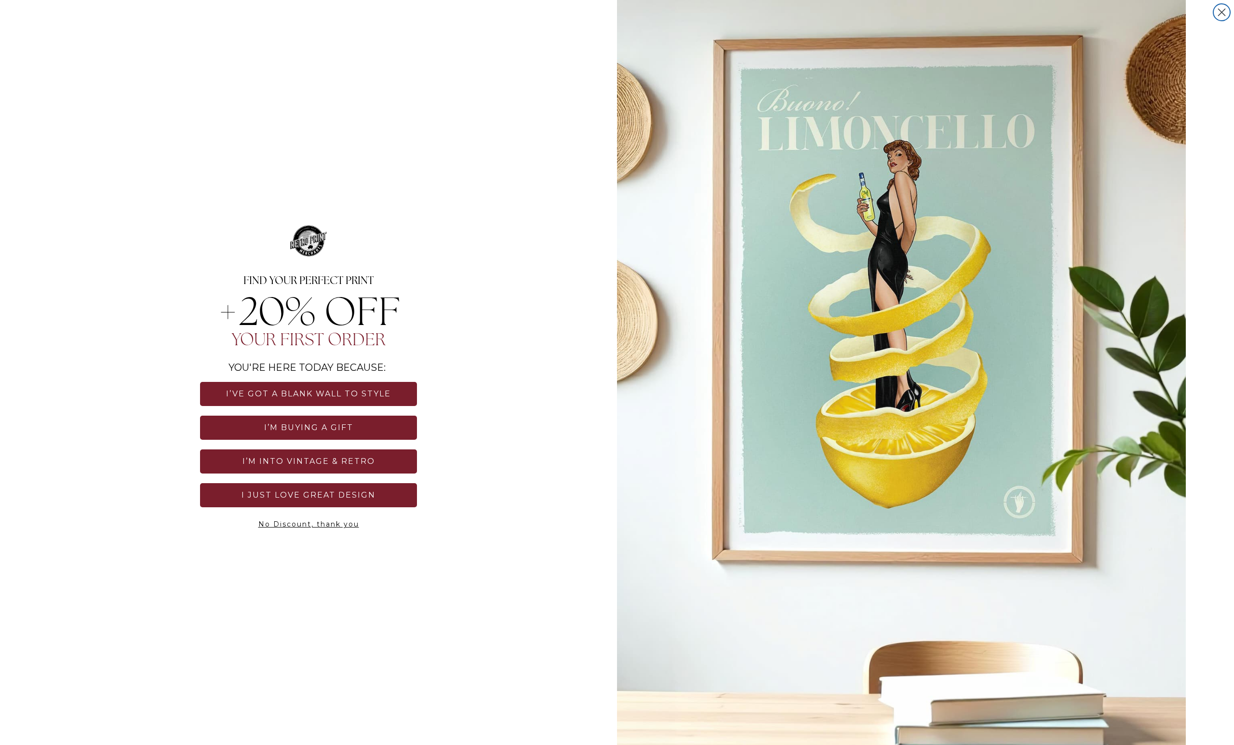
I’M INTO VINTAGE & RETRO (308, 461)
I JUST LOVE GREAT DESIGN (308, 495)
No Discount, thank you (308, 524)
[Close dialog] (1221, 12)
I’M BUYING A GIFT (308, 427)
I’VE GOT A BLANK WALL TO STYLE (308, 393)
